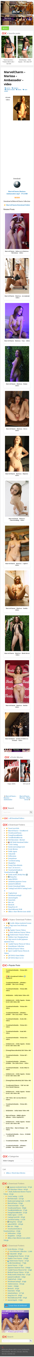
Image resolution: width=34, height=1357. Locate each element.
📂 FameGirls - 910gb (12, 1291)
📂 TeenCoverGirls (12, 828)
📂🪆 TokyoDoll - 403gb (13, 1254)
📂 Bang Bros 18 (11, 907)
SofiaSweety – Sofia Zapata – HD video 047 (25, 61)
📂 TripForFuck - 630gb (13, 1279)
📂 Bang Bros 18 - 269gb (13, 1295)
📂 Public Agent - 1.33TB (13, 1215)
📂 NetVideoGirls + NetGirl (15, 840)
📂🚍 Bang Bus (11, 877)
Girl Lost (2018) (27, 784)
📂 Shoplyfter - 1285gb (13, 1236)
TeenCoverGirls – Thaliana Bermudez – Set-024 (8, 62)
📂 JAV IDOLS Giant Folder (15, 955)
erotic (8, 88)
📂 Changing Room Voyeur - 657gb (17, 1256)
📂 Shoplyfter (11, 863)
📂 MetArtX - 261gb (12, 1288)
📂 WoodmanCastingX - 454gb (15, 1281)
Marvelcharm (10, 89)
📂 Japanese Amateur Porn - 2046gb (17, 1268)
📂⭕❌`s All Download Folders (13, 818)
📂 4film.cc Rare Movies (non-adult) (18, 911)
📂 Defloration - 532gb (13, 1233)
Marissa (16, 88)
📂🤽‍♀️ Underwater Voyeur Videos (17, 935)
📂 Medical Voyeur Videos (15, 949)
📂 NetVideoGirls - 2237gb (14, 1199)
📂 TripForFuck (11, 893)
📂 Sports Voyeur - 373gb (14, 1265)
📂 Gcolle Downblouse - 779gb (15, 1263)
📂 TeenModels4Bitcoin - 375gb (16, 1210)
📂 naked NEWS (11, 879)
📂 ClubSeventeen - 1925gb (14, 1284)
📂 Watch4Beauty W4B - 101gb (16, 1298)
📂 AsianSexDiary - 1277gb (14, 1293)
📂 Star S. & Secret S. (13, 868)
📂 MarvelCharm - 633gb (14, 1203)
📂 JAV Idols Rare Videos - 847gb (16, 1189)
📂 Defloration (11, 856)
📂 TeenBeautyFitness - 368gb (15, 1208)
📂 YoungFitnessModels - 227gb (16, 1212)
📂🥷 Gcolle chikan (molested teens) (18, 923)
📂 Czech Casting (12, 844)
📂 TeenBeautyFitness (13, 833)
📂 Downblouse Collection (15, 946)
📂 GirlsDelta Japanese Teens (16, 881)
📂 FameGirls (10, 900)
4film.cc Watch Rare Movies (15, 1173)
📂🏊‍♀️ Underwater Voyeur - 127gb (17, 1261)
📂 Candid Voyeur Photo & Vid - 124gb (18, 1270)
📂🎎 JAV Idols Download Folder (17, 842)
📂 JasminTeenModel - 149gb (15, 1277)
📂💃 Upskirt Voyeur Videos (16, 930)
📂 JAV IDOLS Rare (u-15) (14, 958)
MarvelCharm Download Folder (18, 205)
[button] (3, 1347)
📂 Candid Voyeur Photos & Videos (18, 944)
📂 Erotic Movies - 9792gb (14, 1249)
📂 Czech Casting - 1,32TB (14, 1196)
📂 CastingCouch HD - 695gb (15, 1217)
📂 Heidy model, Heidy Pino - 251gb (17, 1274)
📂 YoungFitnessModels (14, 835)
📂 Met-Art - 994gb (12, 1226)
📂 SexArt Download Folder (15, 886)
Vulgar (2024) (11, 784)
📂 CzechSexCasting (13, 861)
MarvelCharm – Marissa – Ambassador (10, 797)
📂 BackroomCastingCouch (15, 847)
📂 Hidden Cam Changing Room (17, 937)
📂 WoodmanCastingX (13, 895)
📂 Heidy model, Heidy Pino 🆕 (17, 875)
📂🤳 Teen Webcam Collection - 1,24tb (18, 1251)
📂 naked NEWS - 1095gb (14, 1224)
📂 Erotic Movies (12, 849)
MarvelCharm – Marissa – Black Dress (25, 797)
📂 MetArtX (10, 905)
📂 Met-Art (10, 902)
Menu (6, 28)
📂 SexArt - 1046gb (12, 1286)
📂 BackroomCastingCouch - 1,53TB (17, 1201)
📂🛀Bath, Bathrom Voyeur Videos (18, 932)
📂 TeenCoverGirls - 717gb (14, 1206)
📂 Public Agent (11, 851)
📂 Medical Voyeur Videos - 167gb (17, 1272)
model (19, 89)
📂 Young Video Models (14, 865)
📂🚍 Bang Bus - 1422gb (13, 1222)
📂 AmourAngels (12, 898)
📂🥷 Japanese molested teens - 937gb (18, 1187)
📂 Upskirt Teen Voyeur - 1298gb (16, 1258)
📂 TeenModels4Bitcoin (14, 837)
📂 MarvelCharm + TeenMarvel (17, 831)
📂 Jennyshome (11, 858)
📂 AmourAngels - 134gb (13, 1300)
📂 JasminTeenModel (13, 884)
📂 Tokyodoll (10, 854)
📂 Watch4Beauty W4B (14, 909)
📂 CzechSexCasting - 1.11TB (15, 1219)
